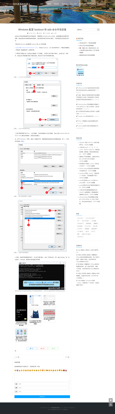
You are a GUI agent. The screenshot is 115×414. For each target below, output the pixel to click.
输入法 (87, 231)
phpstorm (88, 226)
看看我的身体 (83, 55)
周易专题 (80, 38)
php (78, 220)
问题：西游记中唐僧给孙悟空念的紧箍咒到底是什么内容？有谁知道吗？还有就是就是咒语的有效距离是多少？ (88, 97)
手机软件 (56, 4)
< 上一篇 (16, 357)
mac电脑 (94, 220)
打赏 (32, 348)
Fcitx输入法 (80, 231)
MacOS (93, 231)
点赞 (43, 348)
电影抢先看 (94, 228)
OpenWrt (79, 228)
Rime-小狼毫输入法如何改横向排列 (88, 121)
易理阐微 (87, 228)
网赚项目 (96, 223)
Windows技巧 (85, 220)
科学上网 (95, 226)
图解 (22, 141)
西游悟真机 (88, 223)
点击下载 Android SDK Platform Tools (27, 47)
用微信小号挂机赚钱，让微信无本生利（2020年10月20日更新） (87, 276)
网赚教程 (48, 4)
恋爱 (78, 234)
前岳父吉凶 (82, 45)
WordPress (90, 4)
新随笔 (99, 4)
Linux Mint (73, 4)
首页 (41, 4)
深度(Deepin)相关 (86, 234)
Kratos (54, 409)
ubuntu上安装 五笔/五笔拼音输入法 (88, 126)
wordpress (80, 223)
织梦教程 (82, 4)
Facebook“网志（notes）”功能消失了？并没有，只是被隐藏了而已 (87, 283)
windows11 (80, 236)
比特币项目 (79, 226)
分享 (54, 348)
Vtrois (65, 409)
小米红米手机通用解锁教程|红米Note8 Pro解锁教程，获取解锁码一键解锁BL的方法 (89, 192)
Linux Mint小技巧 (90, 218)
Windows (65, 4)
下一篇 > (67, 357)
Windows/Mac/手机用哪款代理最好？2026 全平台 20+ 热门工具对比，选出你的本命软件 (88, 107)
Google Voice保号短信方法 (85, 116)
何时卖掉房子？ (83, 43)
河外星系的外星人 (21, 4)
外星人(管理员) (82, 255)
